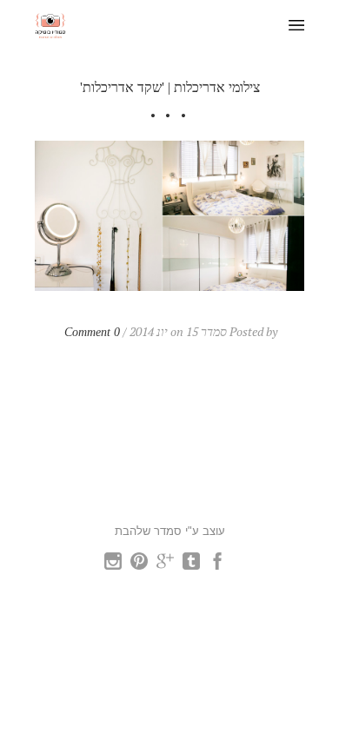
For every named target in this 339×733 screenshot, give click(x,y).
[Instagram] (113, 565)
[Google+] (165, 565)
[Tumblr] (191, 565)
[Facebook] (217, 565)
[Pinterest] (139, 565)
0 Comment (92, 332)
